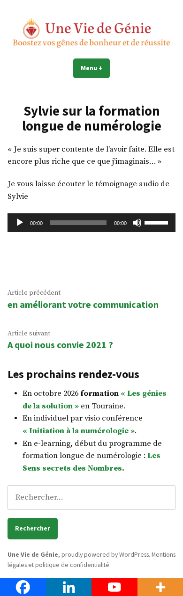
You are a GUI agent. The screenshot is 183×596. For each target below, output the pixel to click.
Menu (95, 68)
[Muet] (137, 222)
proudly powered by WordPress (105, 554)
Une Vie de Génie (33, 554)
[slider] (158, 221)
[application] (91, 222)
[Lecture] (19, 222)
